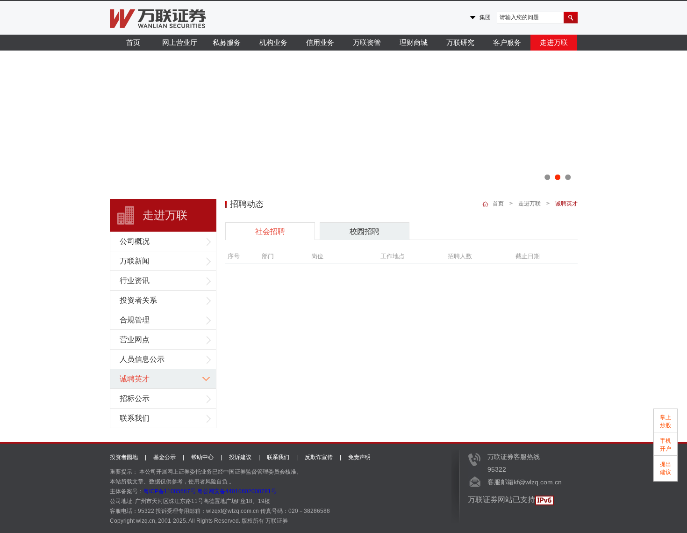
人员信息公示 (142, 359)
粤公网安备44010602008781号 (237, 491)
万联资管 (367, 42)
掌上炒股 (665, 421)
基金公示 (164, 457)
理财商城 (414, 42)
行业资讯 (135, 281)
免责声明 (359, 457)
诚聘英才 (135, 379)
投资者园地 (124, 457)
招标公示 (135, 398)
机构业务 (273, 42)
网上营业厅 (179, 42)
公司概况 (135, 241)
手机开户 (665, 445)
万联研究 (460, 42)
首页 (133, 42)
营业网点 (135, 339)
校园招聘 (364, 231)
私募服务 (227, 42)
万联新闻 (135, 261)
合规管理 (135, 320)
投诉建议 (240, 457)
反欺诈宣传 (319, 457)
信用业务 (320, 42)
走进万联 (554, 42)
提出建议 (665, 468)
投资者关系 (138, 300)
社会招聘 (270, 231)
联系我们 (135, 418)
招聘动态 (247, 204)
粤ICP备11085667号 (169, 491)
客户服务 (507, 42)
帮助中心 (202, 457)
